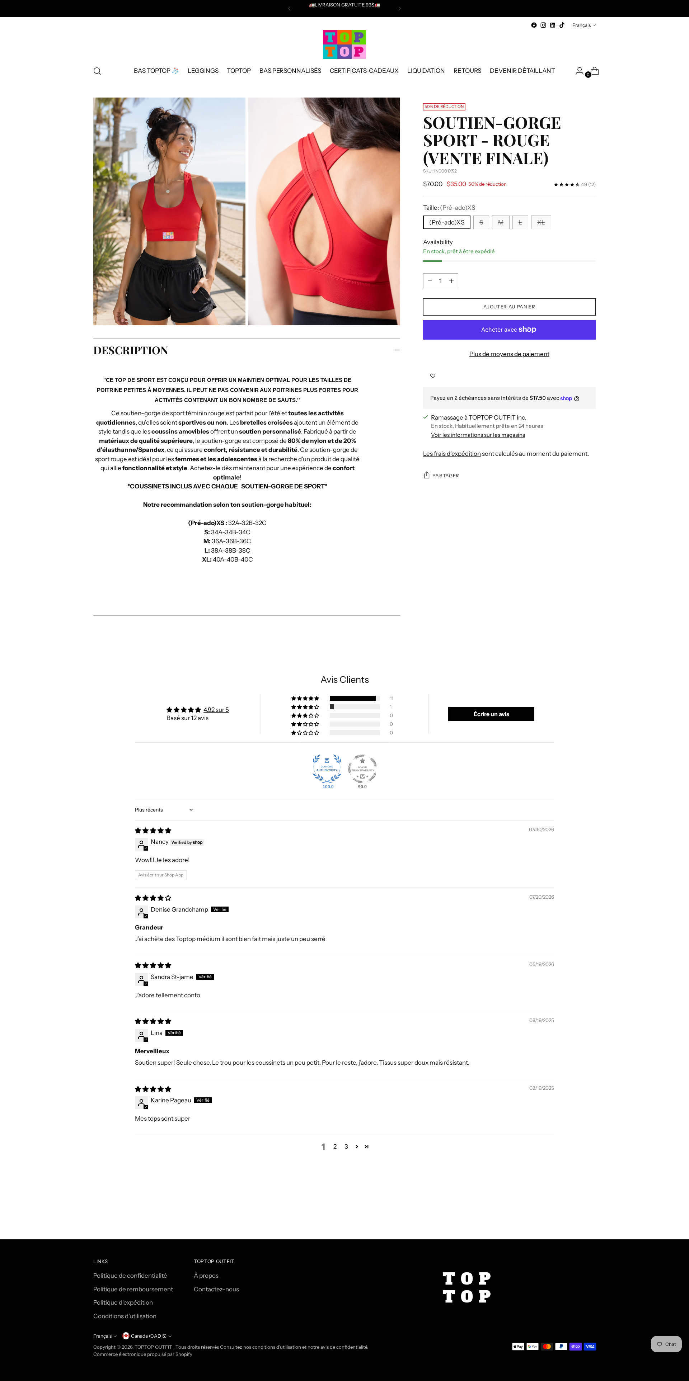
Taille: (449, 207)
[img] (153, 830)
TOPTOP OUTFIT (154, 1347)
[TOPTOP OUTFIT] (344, 44)
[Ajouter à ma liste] (432, 376)
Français (581, 25)
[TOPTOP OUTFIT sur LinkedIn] (552, 25)
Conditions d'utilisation (124, 1316)
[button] (305, 698)
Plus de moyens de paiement (509, 354)
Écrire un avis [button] (491, 714)
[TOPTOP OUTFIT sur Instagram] (543, 25)
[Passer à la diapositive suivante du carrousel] (589, 1215)
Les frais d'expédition (452, 453)
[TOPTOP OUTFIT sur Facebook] (534, 25)
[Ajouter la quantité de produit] (451, 281)
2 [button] (335, 1146)
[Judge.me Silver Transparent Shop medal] (362, 769)
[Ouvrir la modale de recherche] (97, 71)
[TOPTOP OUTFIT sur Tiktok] (562, 25)
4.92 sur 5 (216, 709)
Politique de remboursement (133, 1289)
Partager (445, 475)
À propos (206, 1275)
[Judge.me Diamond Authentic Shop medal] (327, 769)
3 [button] (346, 1146)
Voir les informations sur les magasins (478, 434)
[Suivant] (399, 8)
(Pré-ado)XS (446, 222)
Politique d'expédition (123, 1302)
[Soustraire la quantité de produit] (429, 281)
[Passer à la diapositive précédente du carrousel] (573, 1215)
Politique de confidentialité (130, 1275)
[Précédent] (289, 8)
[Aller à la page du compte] (577, 71)
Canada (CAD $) (149, 1336)
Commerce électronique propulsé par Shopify (142, 1354)
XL (541, 222)
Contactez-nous (216, 1289)
